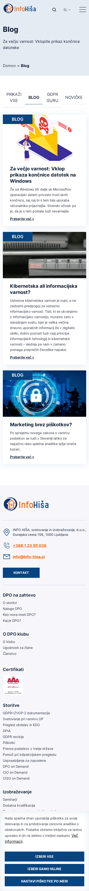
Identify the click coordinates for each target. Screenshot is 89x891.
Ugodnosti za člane (18, 648)
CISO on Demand (16, 778)
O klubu (9, 642)
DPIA (6, 731)
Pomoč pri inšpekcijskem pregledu (29, 754)
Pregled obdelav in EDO (21, 725)
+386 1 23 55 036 (30, 545)
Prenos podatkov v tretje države (28, 749)
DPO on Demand (16, 766)
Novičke (74, 97)
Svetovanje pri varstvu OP (23, 719)
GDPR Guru (52, 97)
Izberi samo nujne (44, 869)
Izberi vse (44, 856)
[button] (65, 9)
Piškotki (9, 743)
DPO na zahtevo (19, 595)
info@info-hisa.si (29, 556)
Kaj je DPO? (12, 620)
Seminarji (10, 799)
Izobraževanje (17, 791)
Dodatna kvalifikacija (19, 805)
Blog (33, 97)
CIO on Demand (15, 772)
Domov (9, 65)
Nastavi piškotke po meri (44, 881)
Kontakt (21, 573)
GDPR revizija (13, 737)
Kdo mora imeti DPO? (19, 615)
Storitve (11, 705)
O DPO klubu (16, 634)
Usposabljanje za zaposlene (24, 760)
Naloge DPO (12, 609)
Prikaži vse (13, 97)
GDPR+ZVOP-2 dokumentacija (26, 713)
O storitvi (10, 603)
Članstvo (9, 653)
